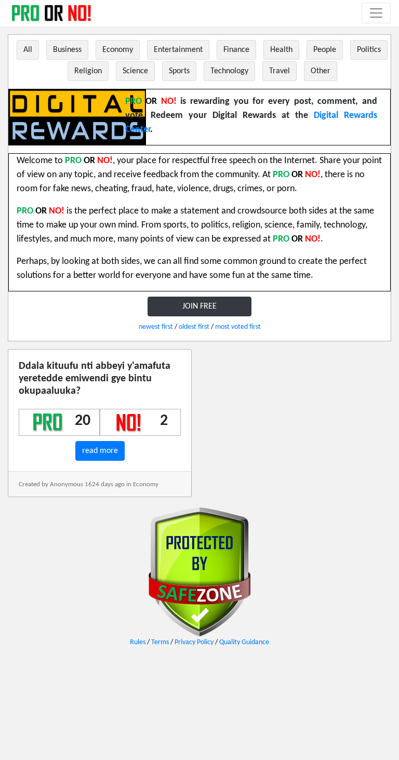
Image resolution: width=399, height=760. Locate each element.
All (27, 50)
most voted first (238, 327)
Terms (160, 642)
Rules (137, 642)
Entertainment (178, 50)
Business (67, 50)
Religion (88, 71)
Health (281, 50)
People (324, 50)
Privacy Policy (194, 642)
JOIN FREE (199, 306)
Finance (236, 50)
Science (135, 71)
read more (100, 451)
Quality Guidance (244, 642)
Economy (117, 50)
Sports (179, 71)
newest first (156, 327)
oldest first (194, 327)
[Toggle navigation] (376, 13)
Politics (369, 50)
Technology (229, 71)
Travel (279, 71)
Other (320, 71)
